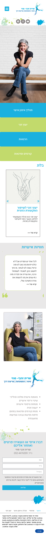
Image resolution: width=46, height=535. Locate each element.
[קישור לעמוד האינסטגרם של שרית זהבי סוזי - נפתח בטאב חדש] (23, 21)
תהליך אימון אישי (20, 510)
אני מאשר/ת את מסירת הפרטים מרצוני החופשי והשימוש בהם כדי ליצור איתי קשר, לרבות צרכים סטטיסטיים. (24, 480)
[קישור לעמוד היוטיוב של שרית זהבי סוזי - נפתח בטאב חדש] (28, 21)
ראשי (39, 510)
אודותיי (31, 510)
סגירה (39, 531)
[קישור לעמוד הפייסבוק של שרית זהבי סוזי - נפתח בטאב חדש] (18, 21)
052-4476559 (21, 453)
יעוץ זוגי (8, 510)
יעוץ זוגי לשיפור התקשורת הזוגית (27, 209)
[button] (7, 9)
